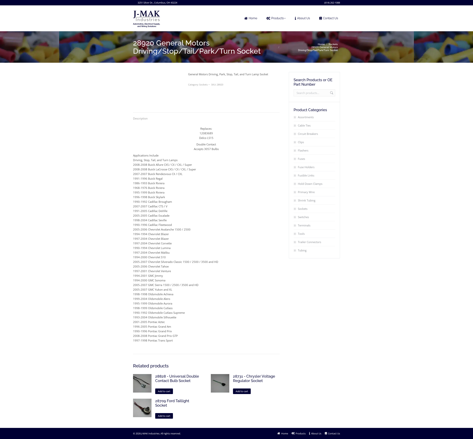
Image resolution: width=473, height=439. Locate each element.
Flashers (303, 150)
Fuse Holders (306, 167)
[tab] (140, 116)
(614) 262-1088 (332, 2)
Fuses (301, 159)
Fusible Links (306, 175)
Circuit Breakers (308, 134)
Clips (301, 142)
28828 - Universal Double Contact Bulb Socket (177, 378)
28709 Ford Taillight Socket (172, 403)
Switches (303, 217)
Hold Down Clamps (310, 184)
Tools (301, 234)
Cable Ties (304, 125)
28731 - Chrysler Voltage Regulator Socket (254, 378)
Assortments (306, 117)
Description (140, 118)
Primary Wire (306, 192)
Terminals (304, 225)
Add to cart (164, 391)
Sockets (203, 84)
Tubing (302, 250)
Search (331, 92)
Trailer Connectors (309, 242)
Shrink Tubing (306, 200)
